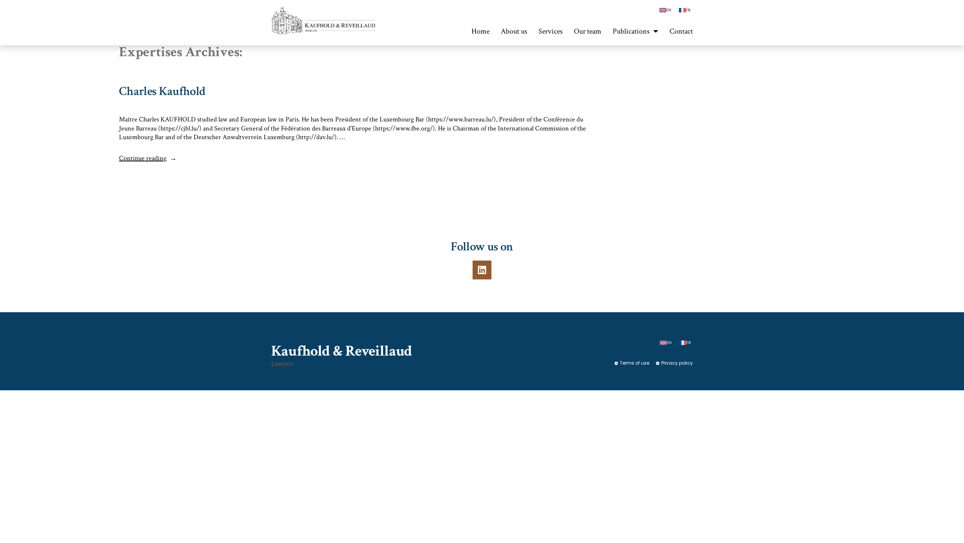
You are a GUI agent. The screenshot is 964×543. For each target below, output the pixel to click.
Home (480, 31)
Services (550, 31)
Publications (631, 31)
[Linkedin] (482, 270)
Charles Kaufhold (162, 91)
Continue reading (148, 158)
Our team (587, 31)
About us (514, 31)
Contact (681, 31)
